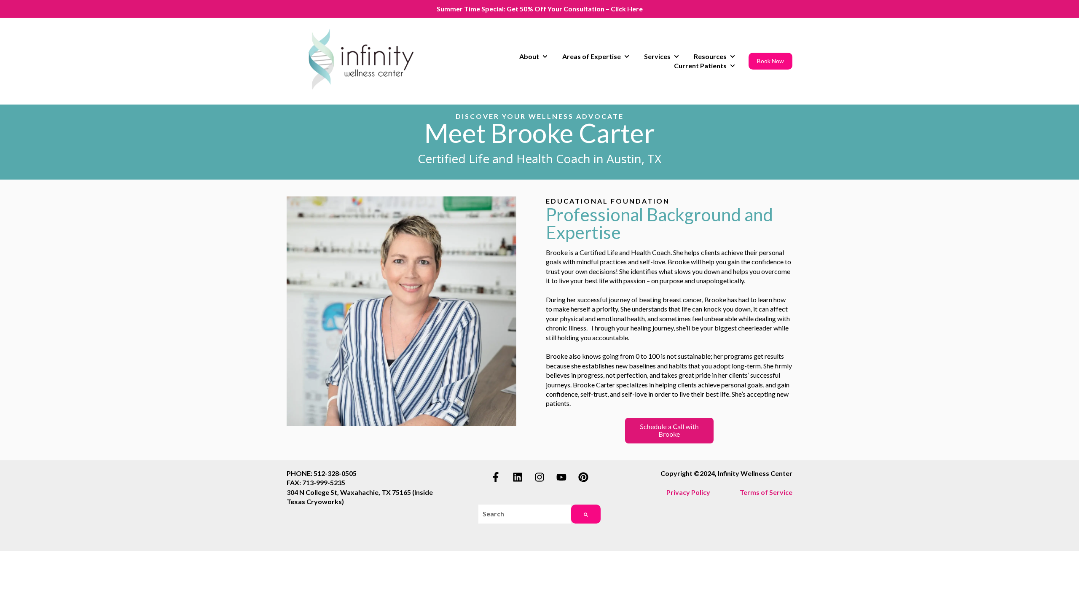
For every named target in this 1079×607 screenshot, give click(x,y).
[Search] (586, 514)
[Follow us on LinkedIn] (517, 477)
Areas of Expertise (591, 56)
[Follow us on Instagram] (539, 477)
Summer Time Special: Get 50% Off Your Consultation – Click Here (540, 9)
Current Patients (700, 66)
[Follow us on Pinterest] (583, 477)
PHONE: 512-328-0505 (322, 473)
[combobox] (524, 514)
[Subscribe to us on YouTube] (561, 477)
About (529, 56)
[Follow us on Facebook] (495, 477)
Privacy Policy (688, 492)
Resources (710, 56)
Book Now (770, 60)
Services (657, 56)
